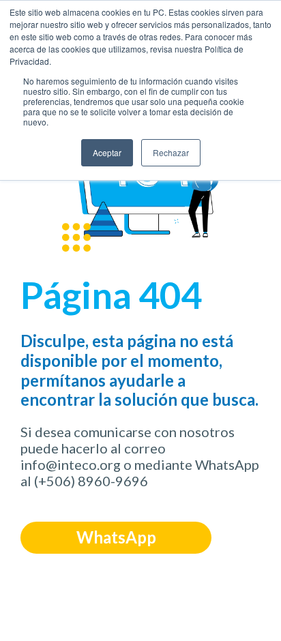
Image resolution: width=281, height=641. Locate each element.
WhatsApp (116, 537)
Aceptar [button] (107, 152)
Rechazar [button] (171, 152)
